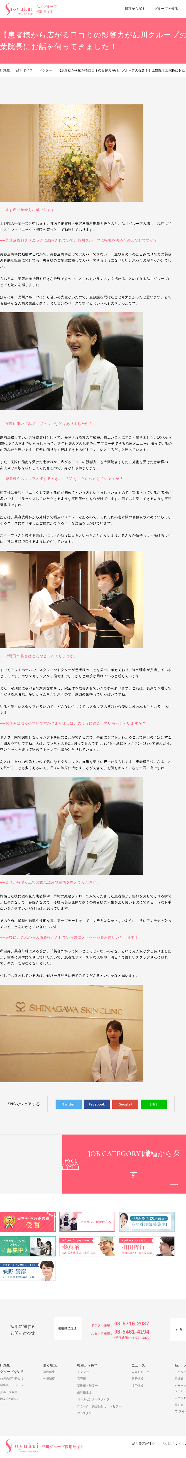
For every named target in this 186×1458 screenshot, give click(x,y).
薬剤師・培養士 (87, 1385)
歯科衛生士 (84, 1392)
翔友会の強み (9, 1399)
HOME (5, 70)
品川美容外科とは (12, 1378)
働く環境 (50, 1365)
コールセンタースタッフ (93, 1399)
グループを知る (166, 8)
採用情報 (137, 1385)
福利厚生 (49, 1372)
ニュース (138, 1365)
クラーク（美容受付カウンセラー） (100, 1406)
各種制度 (49, 1378)
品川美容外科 (141, 1443)
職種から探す (135, 8)
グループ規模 (9, 1392)
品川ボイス (24, 70)
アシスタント (86, 1413)
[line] (154, 1104)
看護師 (81, 1378)
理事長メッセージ (12, 1385)
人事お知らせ (140, 1372)
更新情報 (137, 1378)
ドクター (45, 70)
